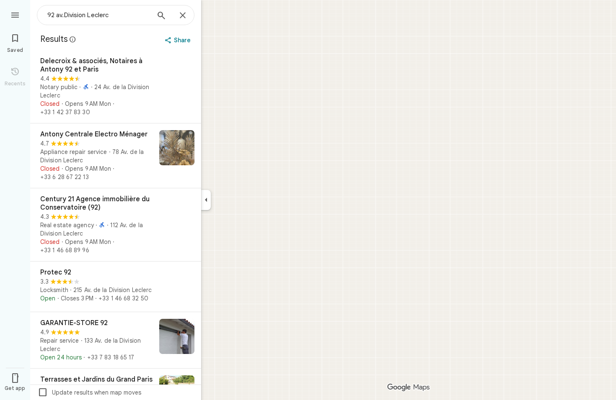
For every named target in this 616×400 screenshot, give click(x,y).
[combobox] (98, 15)
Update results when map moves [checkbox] (89, 392)
